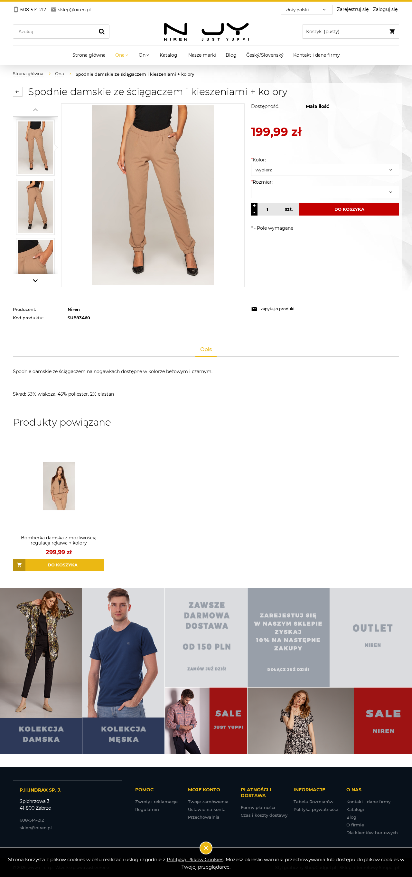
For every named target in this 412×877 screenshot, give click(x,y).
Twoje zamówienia (208, 801)
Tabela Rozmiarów (313, 801)
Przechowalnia (204, 817)
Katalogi (355, 809)
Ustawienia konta (207, 809)
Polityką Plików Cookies (195, 859)
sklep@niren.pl (36, 827)
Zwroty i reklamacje (156, 801)
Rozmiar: (262, 182)
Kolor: (258, 160)
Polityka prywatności (316, 809)
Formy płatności (258, 807)
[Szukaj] (101, 31)
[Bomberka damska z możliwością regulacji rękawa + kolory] (58, 486)
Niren (74, 309)
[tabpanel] (206, 383)
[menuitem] (89, 55)
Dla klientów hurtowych (372, 832)
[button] (286, 309)
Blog (351, 817)
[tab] (206, 349)
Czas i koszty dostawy (264, 815)
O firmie (355, 824)
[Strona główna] (206, 31)
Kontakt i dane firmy (368, 801)
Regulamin (147, 809)
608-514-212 (32, 820)
